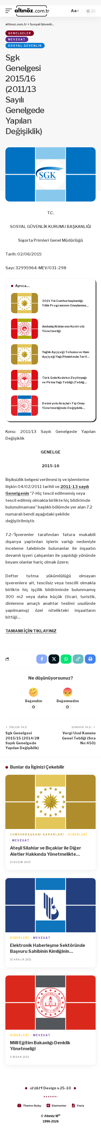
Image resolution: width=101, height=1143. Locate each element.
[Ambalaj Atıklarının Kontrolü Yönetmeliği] (24, 329)
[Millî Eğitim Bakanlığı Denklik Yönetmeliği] (50, 1002)
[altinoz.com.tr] (32, 11)
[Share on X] (53, 659)
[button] (10, 11)
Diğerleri (77, 834)
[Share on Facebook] (41, 659)
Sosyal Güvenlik (25, 45)
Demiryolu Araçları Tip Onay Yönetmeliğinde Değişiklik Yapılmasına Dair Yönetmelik (63, 405)
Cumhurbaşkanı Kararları (37, 834)
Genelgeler (19, 33)
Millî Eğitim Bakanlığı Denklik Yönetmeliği (40, 1045)
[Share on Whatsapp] (66, 659)
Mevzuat (17, 39)
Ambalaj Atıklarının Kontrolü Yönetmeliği (63, 329)
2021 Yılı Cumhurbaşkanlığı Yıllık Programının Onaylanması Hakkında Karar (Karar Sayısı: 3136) (65, 303)
